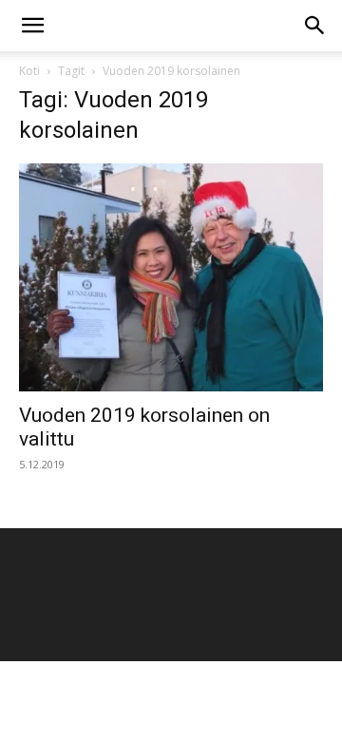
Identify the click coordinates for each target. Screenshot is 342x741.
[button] (32, 25)
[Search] (315, 25)
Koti (29, 71)
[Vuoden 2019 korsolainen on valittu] (171, 277)
